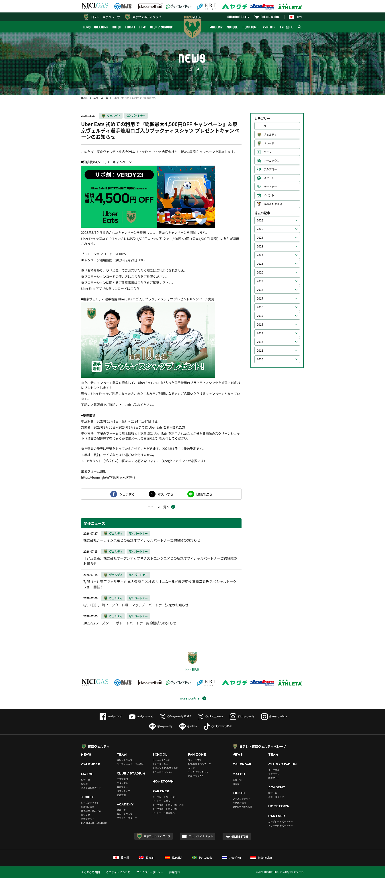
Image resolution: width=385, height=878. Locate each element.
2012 (260, 342)
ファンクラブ (194, 760)
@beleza (192, 726)
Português (205, 858)
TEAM (143, 27)
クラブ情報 (122, 779)
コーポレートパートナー (164, 797)
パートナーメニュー (162, 801)
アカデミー (270, 169)
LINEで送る (204, 494)
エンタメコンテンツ (198, 772)
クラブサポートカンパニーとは (168, 805)
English (150, 858)
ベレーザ (269, 143)
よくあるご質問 (90, 872)
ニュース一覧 (100, 98)
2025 (260, 229)
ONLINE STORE (270, 16)
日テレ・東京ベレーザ (105, 17)
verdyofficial (115, 716)
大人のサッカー (160, 764)
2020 (260, 272)
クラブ (268, 152)
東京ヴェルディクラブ (146, 17)
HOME (84, 98)
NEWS (87, 27)
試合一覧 (85, 779)
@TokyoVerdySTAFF (179, 716)
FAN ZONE (286, 27)
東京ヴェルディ (99, 746)
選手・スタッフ (124, 760)
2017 (260, 298)
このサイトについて (118, 872)
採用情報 (174, 872)
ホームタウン (272, 161)
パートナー (138, 116)
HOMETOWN (250, 27)
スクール (269, 178)
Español (177, 858)
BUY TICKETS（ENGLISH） (94, 822)
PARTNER (269, 27)
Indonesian (265, 858)
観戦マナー (122, 787)
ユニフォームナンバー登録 (130, 764)
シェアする (127, 494)
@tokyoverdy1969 (221, 726)
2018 (260, 290)
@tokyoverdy (164, 726)
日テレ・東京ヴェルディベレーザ (262, 746)
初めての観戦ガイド (91, 787)
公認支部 (121, 795)
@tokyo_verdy (246, 716)
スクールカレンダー (162, 772)
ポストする (165, 494)
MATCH (117, 27)
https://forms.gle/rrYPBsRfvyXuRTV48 (108, 477)
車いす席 (85, 814)
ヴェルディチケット (201, 836)
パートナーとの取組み (163, 813)
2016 (260, 307)
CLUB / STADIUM (162, 27)
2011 (260, 351)
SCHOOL (232, 27)
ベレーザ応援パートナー (280, 825)
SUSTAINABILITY (238, 16)
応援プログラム (196, 776)
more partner (190, 698)
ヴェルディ (113, 116)
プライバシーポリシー (149, 872)
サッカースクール (161, 760)
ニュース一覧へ (159, 507)
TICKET (130, 27)
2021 (260, 264)
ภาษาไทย (235, 858)
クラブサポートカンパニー (165, 809)
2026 (260, 220)
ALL (266, 126)
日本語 (125, 858)
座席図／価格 (239, 802)
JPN (299, 17)
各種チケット (87, 818)
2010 (260, 359)
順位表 (84, 783)
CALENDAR (101, 27)
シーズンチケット (90, 802)
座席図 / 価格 (87, 806)
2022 (260, 255)
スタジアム (122, 783)
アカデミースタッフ (127, 818)
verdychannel (145, 716)
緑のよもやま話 (273, 204)
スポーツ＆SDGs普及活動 (165, 768)
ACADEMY (216, 27)
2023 (260, 246)
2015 (260, 316)
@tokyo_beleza (214, 716)
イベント (269, 195)
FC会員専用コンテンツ (199, 764)
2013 (260, 333)
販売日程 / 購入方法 (91, 810)
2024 (260, 238)
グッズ (191, 768)
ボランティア (123, 791)
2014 (260, 324)
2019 (260, 281)
